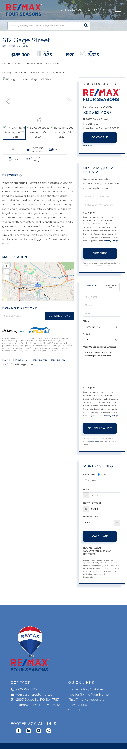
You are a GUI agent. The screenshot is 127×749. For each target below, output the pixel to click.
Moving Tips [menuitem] (77, 705)
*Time (86, 334)
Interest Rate (90, 516)
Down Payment (92, 503)
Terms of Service (110, 442)
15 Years (92, 480)
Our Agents (89, 145)
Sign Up (105, 9)
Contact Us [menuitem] (76, 710)
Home (6, 360)
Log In (94, 9)
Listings (18, 360)
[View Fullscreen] (6, 277)
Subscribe (99, 253)
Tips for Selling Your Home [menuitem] (88, 694)
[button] (86, 26)
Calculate (100, 536)
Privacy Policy (111, 241)
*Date (86, 321)
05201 (8, 364)
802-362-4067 (73, 9)
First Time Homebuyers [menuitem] (86, 700)
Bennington (39, 360)
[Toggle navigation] (118, 10)
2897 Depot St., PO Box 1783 (38, 702)
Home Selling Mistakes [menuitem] (85, 689)
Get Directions (59, 315)
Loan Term (89, 474)
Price (86, 489)
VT (27, 360)
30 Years (105, 474)
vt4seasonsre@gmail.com (36, 694)
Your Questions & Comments (99, 346)
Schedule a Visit (110, 286)
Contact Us (100, 137)
